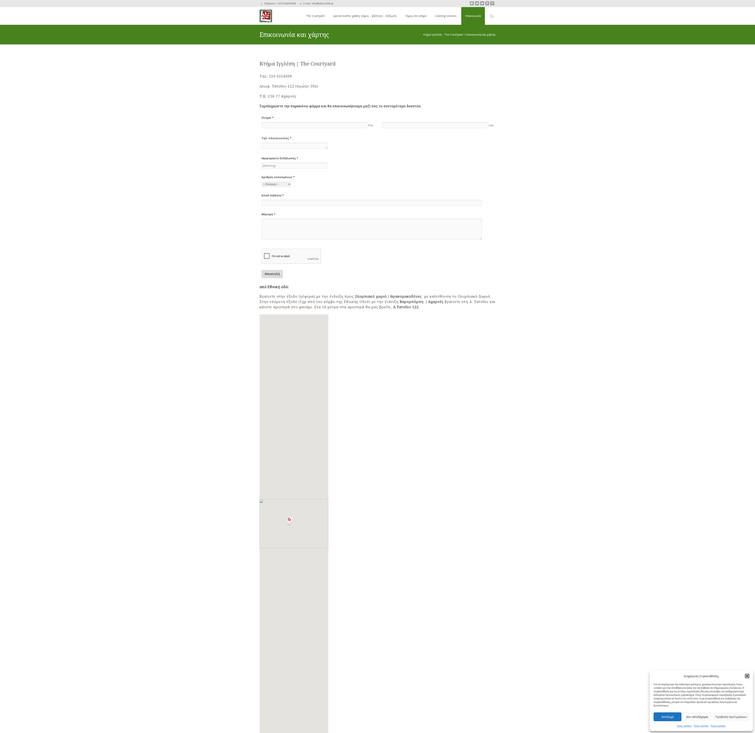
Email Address (272, 195)
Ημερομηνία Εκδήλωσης (279, 158)
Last (491, 125)
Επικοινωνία (473, 16)
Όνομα (267, 118)
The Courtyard (315, 16)
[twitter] (477, 5)
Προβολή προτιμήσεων (731, 717)
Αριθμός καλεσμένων (278, 177)
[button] (747, 676)
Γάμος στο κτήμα (415, 16)
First (370, 125)
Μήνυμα (268, 214)
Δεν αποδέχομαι (697, 717)
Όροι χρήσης (684, 725)
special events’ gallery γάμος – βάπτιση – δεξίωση (364, 16)
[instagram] (487, 5)
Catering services (446, 16)
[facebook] (472, 5)
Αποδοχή (667, 717)
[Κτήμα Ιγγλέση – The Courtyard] (262, 15)
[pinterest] (492, 5)
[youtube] (482, 5)
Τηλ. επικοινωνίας (276, 138)
